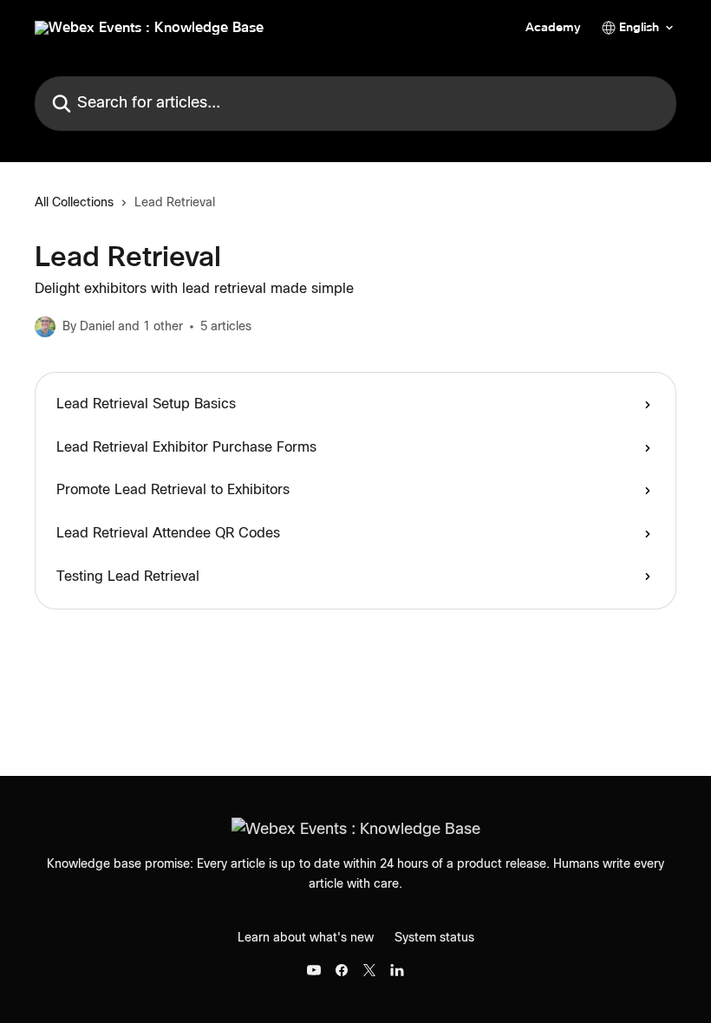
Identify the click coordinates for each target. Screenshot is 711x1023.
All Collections (74, 203)
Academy (553, 28)
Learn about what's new (306, 938)
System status (434, 938)
